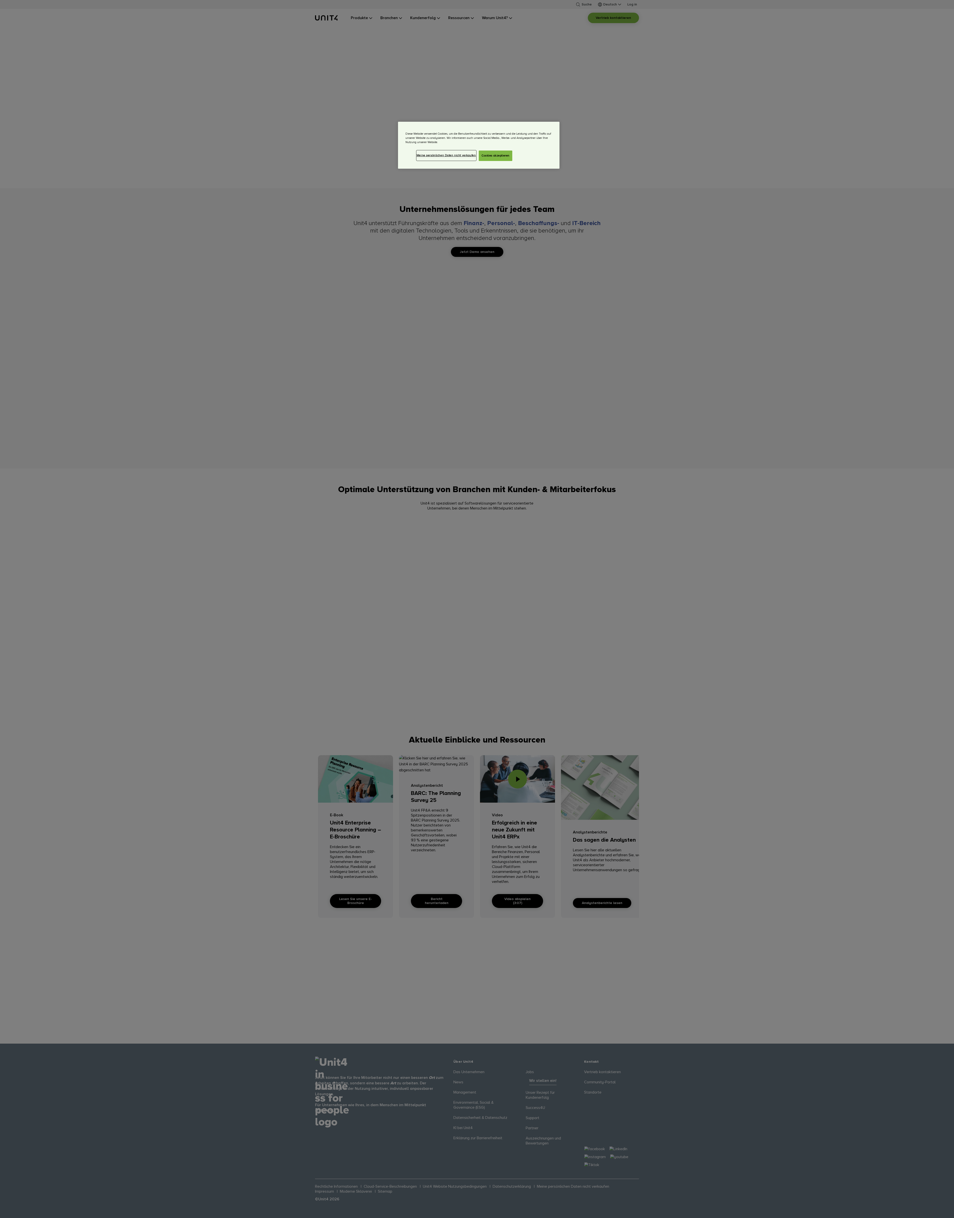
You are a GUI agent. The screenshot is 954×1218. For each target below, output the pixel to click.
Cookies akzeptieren (495, 155)
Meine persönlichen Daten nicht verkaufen (446, 155)
